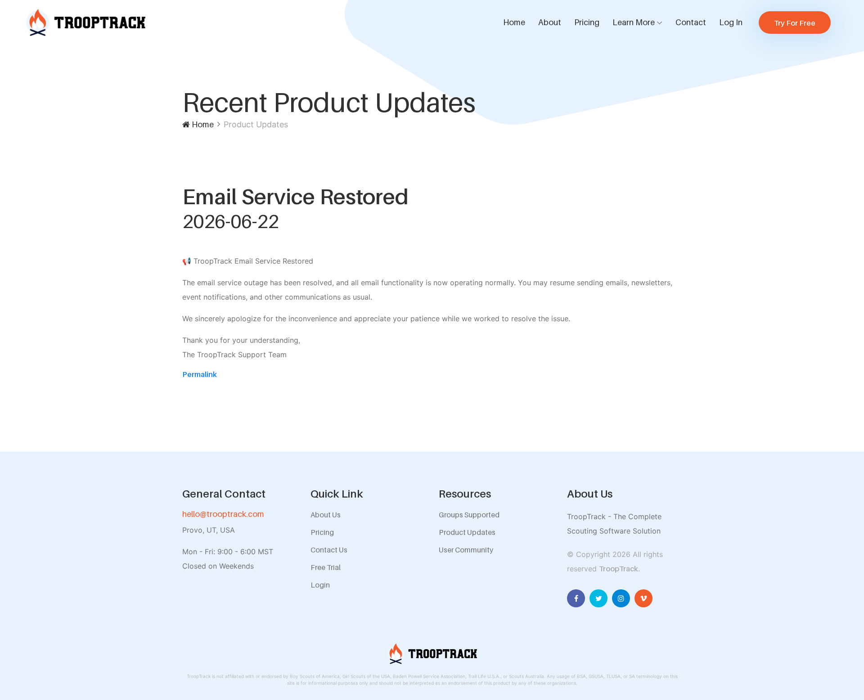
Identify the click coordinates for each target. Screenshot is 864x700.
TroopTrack (618, 568)
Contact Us (328, 549)
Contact (690, 22)
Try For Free (794, 22)
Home (514, 22)
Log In (730, 22)
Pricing (586, 22)
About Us (325, 514)
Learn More (633, 22)
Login (320, 584)
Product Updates (467, 532)
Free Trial (325, 567)
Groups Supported (469, 514)
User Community (466, 549)
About (549, 22)
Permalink (199, 374)
